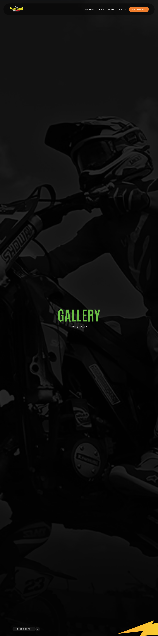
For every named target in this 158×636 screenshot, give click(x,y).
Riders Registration (139, 9)
